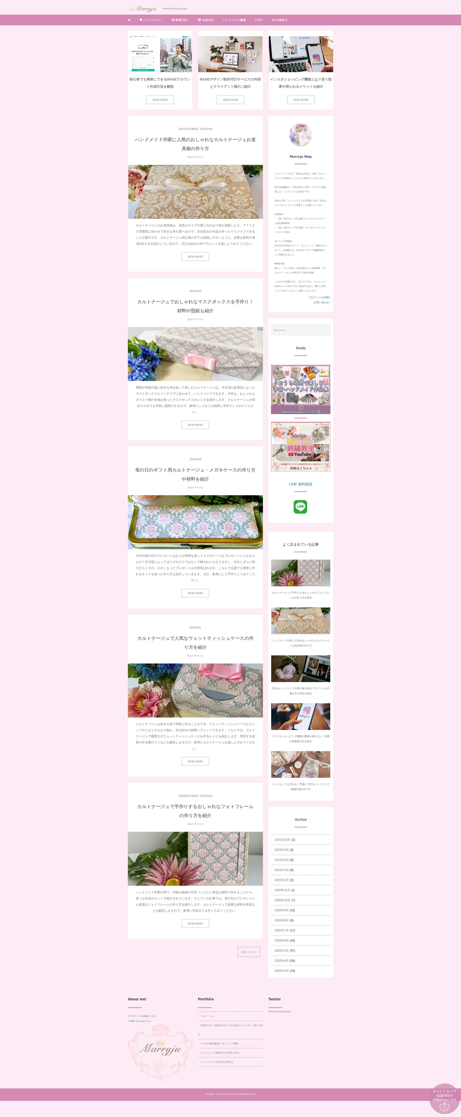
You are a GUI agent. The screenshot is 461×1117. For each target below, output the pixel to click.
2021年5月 (282, 850)
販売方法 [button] (181, 19)
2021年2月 (282, 880)
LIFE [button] (258, 19)
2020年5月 (282, 950)
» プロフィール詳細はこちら (142, 1016)
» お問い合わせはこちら (139, 1021)
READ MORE (160, 99)
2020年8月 (282, 920)
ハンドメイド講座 (234, 19)
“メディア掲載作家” (314, 250)
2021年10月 (282, 839)
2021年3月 (282, 870)
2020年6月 (282, 940)
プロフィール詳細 (319, 297)
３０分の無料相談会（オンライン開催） (220, 1043)
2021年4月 (282, 860)
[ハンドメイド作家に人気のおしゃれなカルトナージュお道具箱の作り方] (195, 192)
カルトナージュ (195, 157)
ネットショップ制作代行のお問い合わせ (220, 1052)
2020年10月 (282, 900)
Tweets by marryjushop (279, 1011)
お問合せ (281, 19)
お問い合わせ (322, 302)
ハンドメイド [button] (151, 19)
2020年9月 (282, 910)
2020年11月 (282, 890)
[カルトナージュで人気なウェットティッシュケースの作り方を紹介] (195, 690)
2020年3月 (282, 970)
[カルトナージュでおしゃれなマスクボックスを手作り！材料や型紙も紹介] (195, 354)
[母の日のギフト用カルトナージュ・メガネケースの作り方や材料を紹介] (195, 522)
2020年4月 (282, 960)
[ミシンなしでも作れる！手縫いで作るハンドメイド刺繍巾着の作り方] (300, 764)
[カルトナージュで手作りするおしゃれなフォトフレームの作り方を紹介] (195, 859)
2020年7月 (282, 930)
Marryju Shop (223, 1094)
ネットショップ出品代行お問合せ (217, 1062)
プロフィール (207, 1016)
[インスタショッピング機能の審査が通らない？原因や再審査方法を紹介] (300, 716)
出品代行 (208, 19)
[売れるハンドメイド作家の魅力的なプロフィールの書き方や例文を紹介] (300, 668)
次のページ (249, 952)
